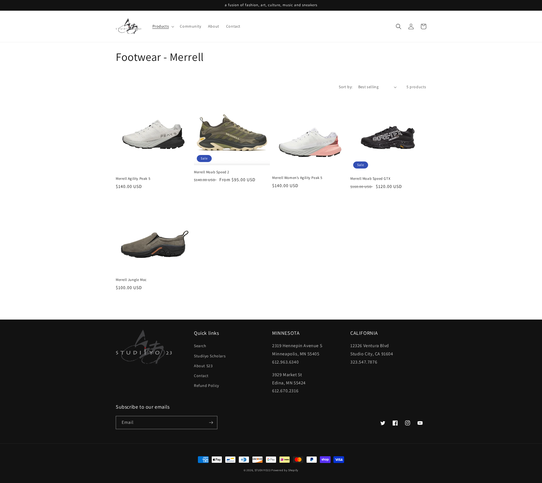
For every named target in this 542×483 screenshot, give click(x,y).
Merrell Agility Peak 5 (133, 178)
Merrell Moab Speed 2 (211, 172)
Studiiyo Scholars (210, 355)
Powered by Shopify (284, 470)
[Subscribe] (211, 422)
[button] (163, 26)
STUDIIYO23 (263, 470)
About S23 (203, 365)
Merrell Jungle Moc (131, 280)
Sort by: (345, 86)
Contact (201, 375)
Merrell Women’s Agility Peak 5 (297, 178)
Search (200, 345)
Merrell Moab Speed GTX (370, 178)
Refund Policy (206, 385)
